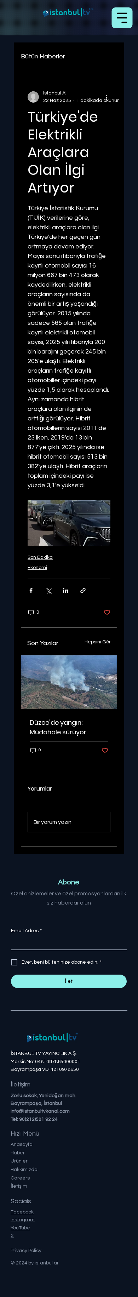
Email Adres (26, 930)
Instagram (23, 1219)
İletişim (19, 1186)
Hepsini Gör (98, 641)
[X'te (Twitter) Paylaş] (48, 590)
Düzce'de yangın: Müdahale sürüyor (58, 727)
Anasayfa (22, 1144)
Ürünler (19, 1161)
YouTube (20, 1228)
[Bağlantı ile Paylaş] (83, 590)
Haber (18, 1152)
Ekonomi (37, 567)
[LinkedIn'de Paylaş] (65, 590)
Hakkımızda (24, 1169)
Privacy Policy (26, 1250)
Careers (20, 1178)
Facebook (22, 1212)
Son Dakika (40, 557)
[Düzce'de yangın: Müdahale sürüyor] (69, 682)
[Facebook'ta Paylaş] (31, 590)
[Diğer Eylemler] (106, 97)
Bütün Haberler (43, 56)
